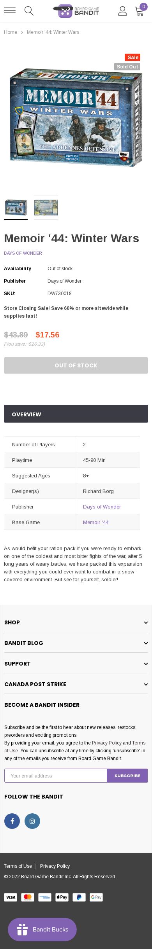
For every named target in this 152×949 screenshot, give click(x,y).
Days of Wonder (23, 253)
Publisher (15, 281)
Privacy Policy (107, 743)
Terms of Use (19, 866)
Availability (17, 268)
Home (10, 32)
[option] (76, 118)
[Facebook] (12, 821)
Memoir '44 (95, 522)
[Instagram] (32, 821)
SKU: (9, 293)
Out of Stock (76, 365)
